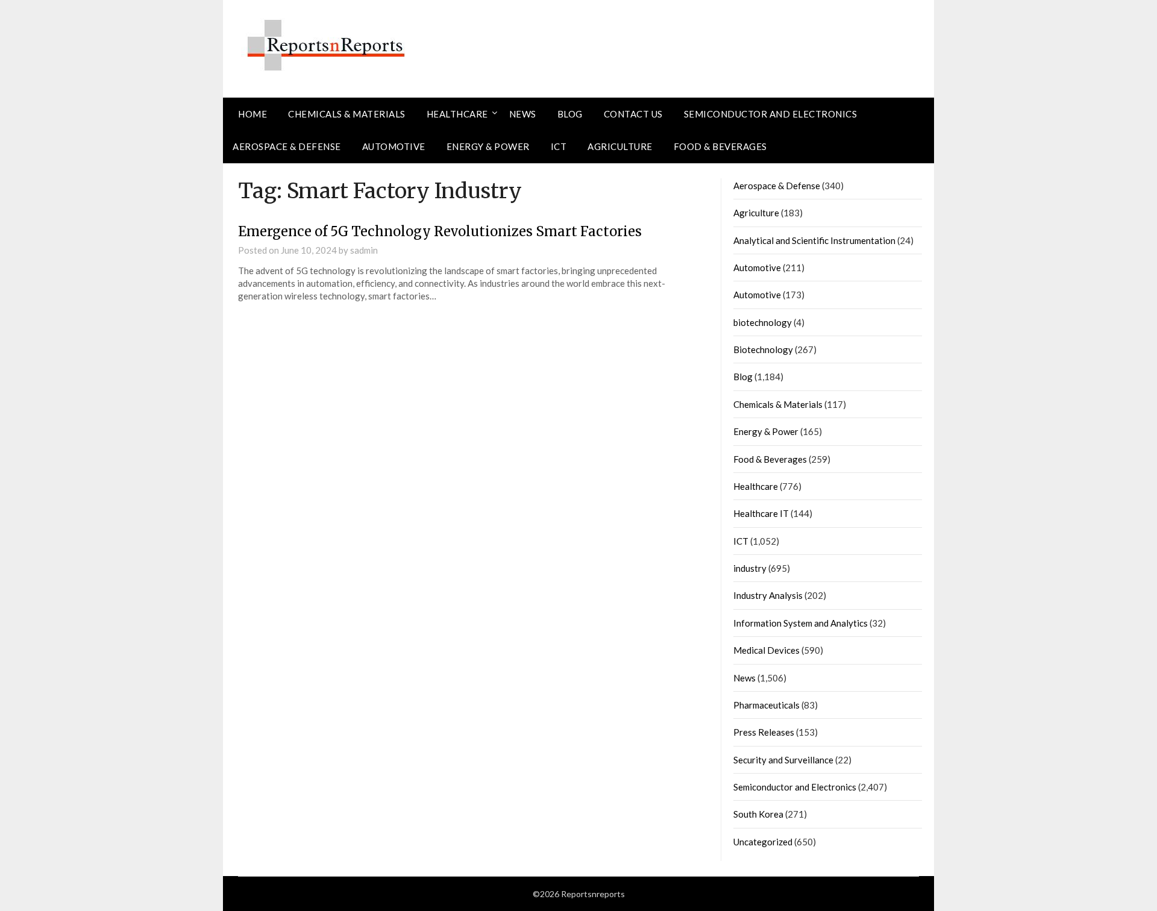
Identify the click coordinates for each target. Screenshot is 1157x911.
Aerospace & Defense (287, 146)
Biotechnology (763, 349)
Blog (570, 113)
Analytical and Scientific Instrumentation (814, 240)
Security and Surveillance (783, 759)
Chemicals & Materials (347, 113)
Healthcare (457, 113)
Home (252, 113)
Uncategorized (762, 841)
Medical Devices (766, 650)
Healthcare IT (761, 513)
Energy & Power (488, 146)
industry (750, 568)
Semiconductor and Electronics (771, 113)
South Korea (758, 814)
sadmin (364, 250)
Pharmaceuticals (766, 705)
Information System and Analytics (800, 623)
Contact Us (633, 113)
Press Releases (763, 732)
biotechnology (762, 322)
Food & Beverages (720, 146)
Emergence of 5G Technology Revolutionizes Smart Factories (440, 231)
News (522, 113)
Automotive (393, 146)
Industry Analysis (768, 595)
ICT (559, 146)
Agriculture (620, 146)
